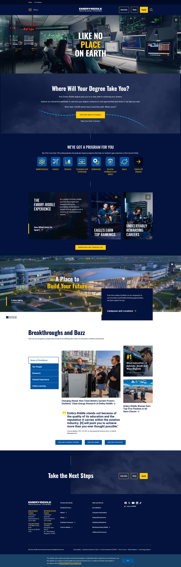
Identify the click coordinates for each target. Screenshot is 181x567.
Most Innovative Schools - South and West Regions (137, 361)
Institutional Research (99, 522)
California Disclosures (99, 532)
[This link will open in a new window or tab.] (125, 503)
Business (67, 169)
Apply (143, 476)
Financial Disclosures (99, 517)
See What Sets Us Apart (43, 228)
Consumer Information (99, 512)
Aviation (55, 169)
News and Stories (97, 503)
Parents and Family (66, 503)
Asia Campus (48, 523)
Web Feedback (132, 549)
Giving (62, 517)
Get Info (124, 10)
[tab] (43, 360)
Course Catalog (65, 527)
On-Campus (38, 2)
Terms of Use (122, 549)
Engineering (96, 169)
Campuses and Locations (120, 311)
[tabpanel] (107, 390)
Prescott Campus (33, 523)
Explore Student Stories (68, 442)
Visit (134, 10)
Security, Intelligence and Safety (110, 171)
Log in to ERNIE (131, 506)
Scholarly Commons (66, 522)
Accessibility (77, 549)
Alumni (62, 512)
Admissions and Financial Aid (90, 247)
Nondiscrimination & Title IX (91, 549)
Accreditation (96, 507)
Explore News (93, 442)
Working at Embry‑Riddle (100, 527)
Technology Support (145, 549)
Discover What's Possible (90, 115)
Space (124, 169)
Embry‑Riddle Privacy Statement (70, 563)
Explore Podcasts (115, 442)
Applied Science (42, 169)
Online (30, 2)
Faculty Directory (65, 507)
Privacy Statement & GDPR (109, 549)
